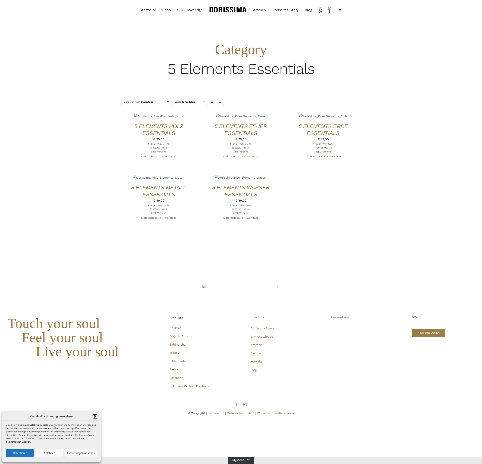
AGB (251, 413)
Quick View (165, 119)
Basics (173, 369)
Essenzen (176, 378)
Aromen (256, 345)
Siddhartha (177, 344)
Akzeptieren (19, 453)
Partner (256, 353)
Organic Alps (178, 336)
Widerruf (263, 413)
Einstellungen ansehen (81, 453)
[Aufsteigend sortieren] (168, 102)
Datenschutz (236, 413)
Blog (253, 370)
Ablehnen (49, 453)
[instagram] (245, 404)
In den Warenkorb (156, 115)
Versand (161, 151)
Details (150, 119)
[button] (95, 416)
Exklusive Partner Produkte (189, 386)
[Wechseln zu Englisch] (330, 10)
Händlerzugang (283, 413)
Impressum (216, 413)
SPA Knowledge (261, 336)
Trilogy (174, 353)
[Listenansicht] (219, 102)
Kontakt (256, 361)
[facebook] (237, 404)
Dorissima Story (262, 328)
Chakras (175, 328)
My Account (241, 460)
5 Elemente (177, 361)
